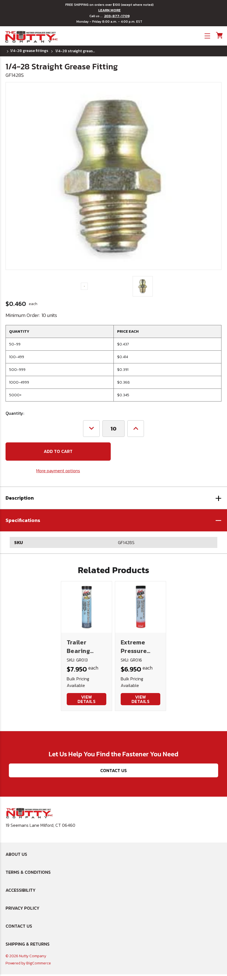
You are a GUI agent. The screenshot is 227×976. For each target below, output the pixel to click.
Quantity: (15, 413)
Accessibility (20, 890)
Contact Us (113, 770)
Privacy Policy (22, 908)
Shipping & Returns (28, 944)
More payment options (58, 470)
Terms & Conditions (28, 872)
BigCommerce (38, 963)
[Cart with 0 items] (219, 35)
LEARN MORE (109, 10)
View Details (87, 699)
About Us (16, 854)
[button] (113, 520)
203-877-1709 (117, 16)
